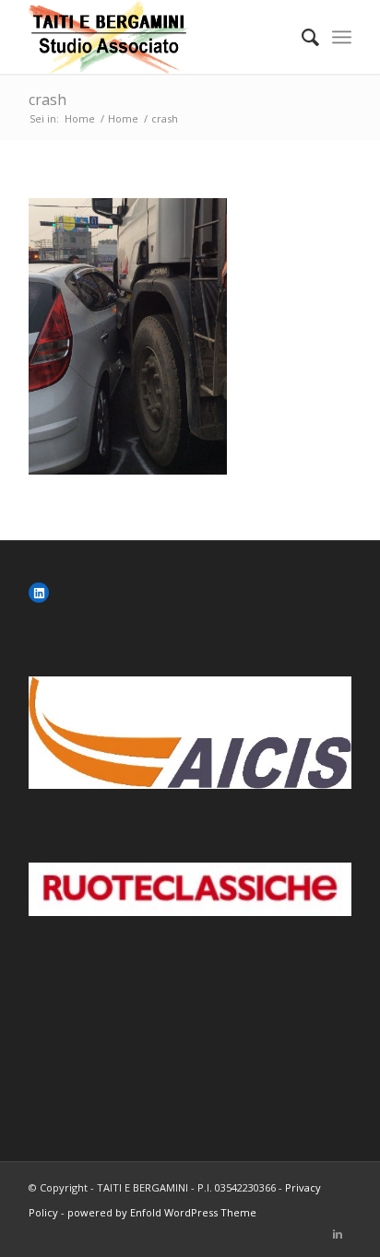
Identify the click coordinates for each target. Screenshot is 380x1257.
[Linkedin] (337, 1234)
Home (80, 118)
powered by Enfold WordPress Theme (161, 1212)
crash (47, 99)
